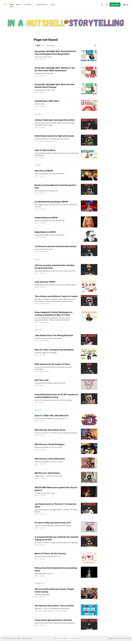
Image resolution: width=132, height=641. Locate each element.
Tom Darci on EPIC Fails (43, 57)
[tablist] (45, 45)
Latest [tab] (38, 45)
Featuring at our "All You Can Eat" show (48, 476)
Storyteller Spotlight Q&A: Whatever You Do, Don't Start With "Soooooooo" (55, 69)
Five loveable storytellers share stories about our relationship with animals (56, 154)
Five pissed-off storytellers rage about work (50, 383)
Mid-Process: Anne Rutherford (50, 459)
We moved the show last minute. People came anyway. (54, 590)
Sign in (125, 4)
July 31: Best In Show (45, 150)
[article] (66, 56)
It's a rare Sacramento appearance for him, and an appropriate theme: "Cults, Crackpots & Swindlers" (52, 319)
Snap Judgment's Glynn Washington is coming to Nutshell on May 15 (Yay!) (53, 313)
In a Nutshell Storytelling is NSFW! (51, 202)
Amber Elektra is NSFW (46, 217)
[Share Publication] (107, 4)
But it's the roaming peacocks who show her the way (53, 400)
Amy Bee (42, 59)
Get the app (74, 638)
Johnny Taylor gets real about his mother (55, 120)
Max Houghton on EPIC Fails (45, 90)
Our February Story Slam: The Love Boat (54, 605)
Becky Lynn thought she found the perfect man (55, 186)
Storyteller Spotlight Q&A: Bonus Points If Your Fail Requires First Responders (55, 52)
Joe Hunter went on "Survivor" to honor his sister (55, 505)
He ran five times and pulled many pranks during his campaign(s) (53, 368)
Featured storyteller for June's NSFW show (49, 174)
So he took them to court (43, 249)
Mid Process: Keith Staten (47, 473)
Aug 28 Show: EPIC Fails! (47, 101)
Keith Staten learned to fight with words (54, 136)
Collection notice (26, 638)
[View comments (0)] (50, 62)
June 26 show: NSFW (45, 282)
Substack (111, 638)
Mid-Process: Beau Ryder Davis (50, 430)
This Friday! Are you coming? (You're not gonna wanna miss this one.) (56, 206)
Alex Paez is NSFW (44, 171)
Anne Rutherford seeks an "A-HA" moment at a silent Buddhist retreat (56, 395)
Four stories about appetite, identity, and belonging (53, 525)
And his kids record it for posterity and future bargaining (55, 623)
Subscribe (115, 4)
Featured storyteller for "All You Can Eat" (49, 462)
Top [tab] (43, 45)
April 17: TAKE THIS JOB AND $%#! (51, 415)
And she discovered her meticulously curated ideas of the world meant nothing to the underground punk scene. (55, 300)
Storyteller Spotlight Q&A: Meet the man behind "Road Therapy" (54, 85)
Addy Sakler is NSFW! (45, 232)
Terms (19, 638)
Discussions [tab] (50, 45)
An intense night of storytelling (46, 353)
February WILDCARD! (42, 595)
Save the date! (40, 104)
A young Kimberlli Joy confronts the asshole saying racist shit (56, 538)
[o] (89, 124)
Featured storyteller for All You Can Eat (48, 447)
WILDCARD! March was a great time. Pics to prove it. (56, 488)
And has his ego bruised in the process (48, 338)
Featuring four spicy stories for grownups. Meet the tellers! (55, 285)
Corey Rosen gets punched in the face (53, 620)
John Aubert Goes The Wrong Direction (54, 335)
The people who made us (43, 573)
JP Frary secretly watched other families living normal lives (55, 266)
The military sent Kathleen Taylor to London (56, 296)
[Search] (102, 4)
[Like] (36, 196)
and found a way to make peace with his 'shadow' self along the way (56, 511)
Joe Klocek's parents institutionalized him (55, 246)
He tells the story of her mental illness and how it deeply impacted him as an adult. (55, 124)
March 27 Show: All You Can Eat (50, 553)
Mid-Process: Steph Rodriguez (50, 444)
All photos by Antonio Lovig (44, 493)
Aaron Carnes (44, 141)
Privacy (14, 638)
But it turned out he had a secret (46, 191)
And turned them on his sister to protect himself (52, 139)
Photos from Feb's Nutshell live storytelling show (56, 569)
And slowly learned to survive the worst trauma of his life (55, 271)
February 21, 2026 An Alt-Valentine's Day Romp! (52, 608)
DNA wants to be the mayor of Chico (52, 364)
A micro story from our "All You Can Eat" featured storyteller (56, 433)
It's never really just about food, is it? (53, 522)
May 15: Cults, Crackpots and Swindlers (54, 350)
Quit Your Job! (42, 380)
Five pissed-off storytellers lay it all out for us (51, 418)
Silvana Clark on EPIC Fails (44, 73)
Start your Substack (62, 638)
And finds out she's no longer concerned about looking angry (56, 542)
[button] (11, 4)
